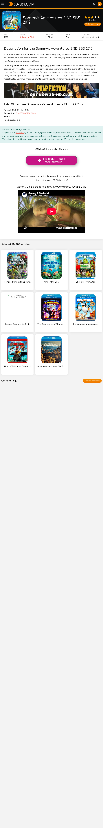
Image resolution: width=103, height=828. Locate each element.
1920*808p (31, 113)
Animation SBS (27, 37)
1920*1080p (20, 113)
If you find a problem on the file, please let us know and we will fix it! (51, 176)
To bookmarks (94, 24)
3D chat (20, 133)
